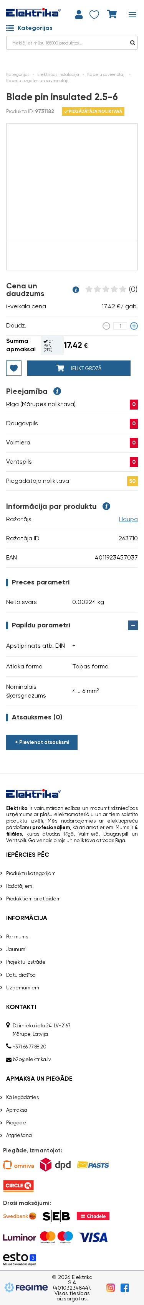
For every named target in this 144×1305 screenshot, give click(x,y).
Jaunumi (16, 949)
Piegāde (16, 1123)
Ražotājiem (19, 886)
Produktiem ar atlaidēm (33, 899)
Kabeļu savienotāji (106, 74)
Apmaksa (16, 1110)
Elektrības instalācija (58, 74)
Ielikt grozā (85, 368)
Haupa (128, 519)
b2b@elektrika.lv (32, 1059)
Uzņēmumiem (22, 988)
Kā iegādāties (22, 1097)
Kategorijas (35, 27)
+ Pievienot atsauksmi (42, 742)
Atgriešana (19, 1135)
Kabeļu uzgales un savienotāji (37, 80)
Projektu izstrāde (26, 962)
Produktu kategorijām (31, 873)
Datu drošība (21, 975)
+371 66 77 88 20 (29, 1047)
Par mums (17, 937)
